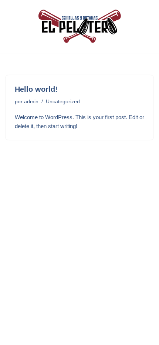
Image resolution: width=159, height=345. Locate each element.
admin (31, 101)
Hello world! (36, 89)
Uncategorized (63, 101)
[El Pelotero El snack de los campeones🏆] (79, 26)
